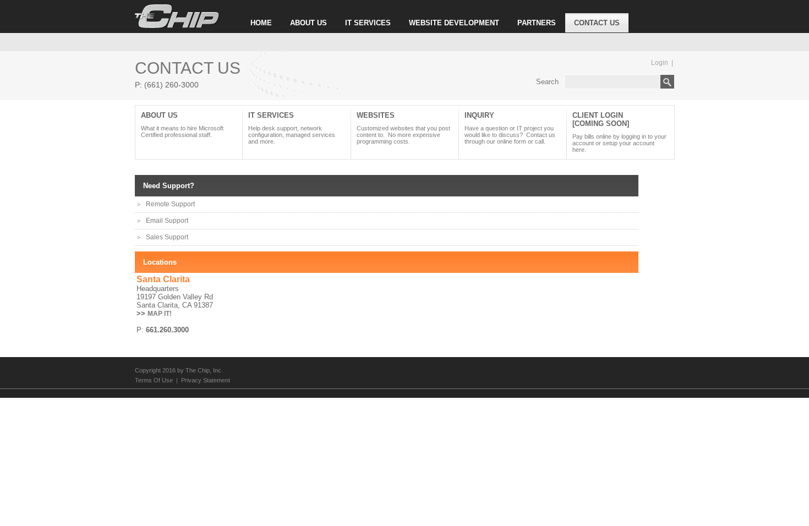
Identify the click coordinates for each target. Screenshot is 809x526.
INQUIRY (509, 128)
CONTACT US (597, 23)
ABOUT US (308, 23)
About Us (182, 124)
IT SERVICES (368, 23)
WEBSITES (403, 128)
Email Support (167, 220)
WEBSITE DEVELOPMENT (454, 23)
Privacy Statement (205, 380)
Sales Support (167, 237)
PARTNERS (536, 23)
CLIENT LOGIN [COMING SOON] (619, 132)
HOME (261, 23)
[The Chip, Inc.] (177, 26)
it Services (291, 128)
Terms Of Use (154, 380)
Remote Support (170, 204)
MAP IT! (159, 313)
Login (659, 63)
